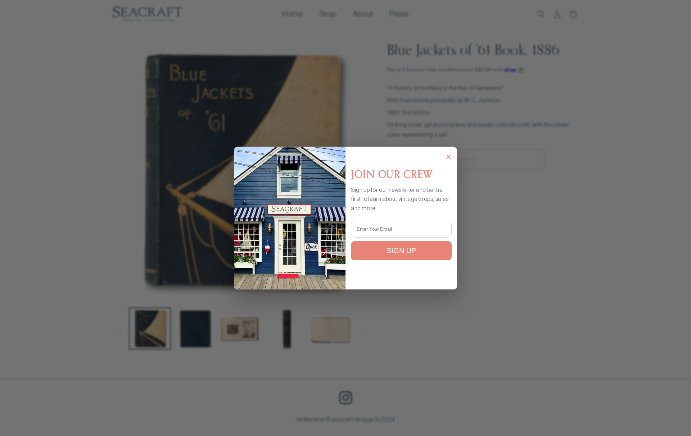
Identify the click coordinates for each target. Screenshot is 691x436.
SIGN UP (401, 251)
